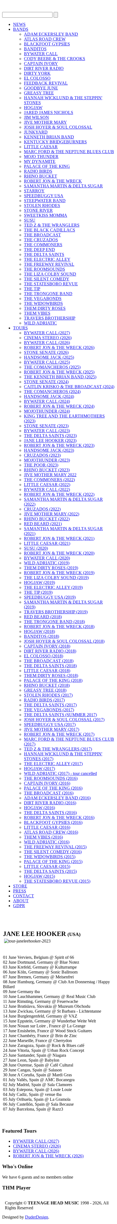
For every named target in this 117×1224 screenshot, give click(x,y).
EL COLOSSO (37, 78)
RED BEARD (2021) (43, 523)
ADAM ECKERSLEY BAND (51, 34)
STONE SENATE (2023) (46, 426)
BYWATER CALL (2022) (47, 489)
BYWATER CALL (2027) (47, 332)
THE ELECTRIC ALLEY (47, 259)
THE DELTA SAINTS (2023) (50, 435)
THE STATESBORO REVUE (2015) (57, 881)
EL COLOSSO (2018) (43, 656)
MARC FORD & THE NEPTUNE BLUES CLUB (69, 151)
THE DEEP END (39, 249)
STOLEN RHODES (42, 205)
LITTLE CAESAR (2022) (47, 484)
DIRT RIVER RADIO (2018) (50, 651)
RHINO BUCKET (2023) (47, 470)
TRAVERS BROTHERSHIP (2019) (56, 612)
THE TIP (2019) (38, 592)
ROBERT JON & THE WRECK (53, 181)
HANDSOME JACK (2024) (49, 396)
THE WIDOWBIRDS (43, 303)
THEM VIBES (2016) (43, 837)
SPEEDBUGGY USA (43, 195)
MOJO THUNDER (41, 156)
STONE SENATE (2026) (46, 352)
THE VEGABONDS (42, 298)
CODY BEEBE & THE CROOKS (54, 58)
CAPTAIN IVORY (41, 63)
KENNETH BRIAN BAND (49, 137)
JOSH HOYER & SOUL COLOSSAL (58, 127)
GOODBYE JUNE (41, 88)
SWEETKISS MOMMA (45, 215)
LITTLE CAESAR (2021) (47, 543)
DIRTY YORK (37, 73)
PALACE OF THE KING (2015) (53, 861)
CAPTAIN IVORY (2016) (47, 783)
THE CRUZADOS (41, 239)
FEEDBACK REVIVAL (46, 83)
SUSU (29, 220)
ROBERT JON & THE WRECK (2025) (59, 372)
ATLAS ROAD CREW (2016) (51, 832)
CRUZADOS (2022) (42, 509)
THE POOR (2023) (41, 465)
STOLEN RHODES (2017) (48, 695)
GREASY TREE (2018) (45, 690)
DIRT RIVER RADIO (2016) (50, 802)
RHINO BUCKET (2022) (47, 519)
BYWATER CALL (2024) (47, 401)
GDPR (19, 905)
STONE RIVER (38, 210)
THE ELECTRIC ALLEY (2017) (53, 763)
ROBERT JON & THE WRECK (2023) (59, 445)
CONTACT (23, 896)
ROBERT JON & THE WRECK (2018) (59, 626)
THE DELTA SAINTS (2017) (50, 705)
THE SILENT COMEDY (46, 279)
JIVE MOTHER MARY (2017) (51, 729)
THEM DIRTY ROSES (45, 308)
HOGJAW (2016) (39, 807)
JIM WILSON (36, 117)
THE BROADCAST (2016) (48, 793)
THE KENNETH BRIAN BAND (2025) (60, 377)
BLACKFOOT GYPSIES (47, 44)
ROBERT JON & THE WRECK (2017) (59, 734)
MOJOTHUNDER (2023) (47, 460)
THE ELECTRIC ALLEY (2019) (53, 587)
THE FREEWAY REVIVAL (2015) (55, 847)
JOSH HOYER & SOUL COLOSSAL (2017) (64, 719)
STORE (20, 886)
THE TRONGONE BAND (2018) (54, 621)
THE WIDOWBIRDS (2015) (49, 856)
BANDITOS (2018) (41, 636)
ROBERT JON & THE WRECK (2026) (59, 347)
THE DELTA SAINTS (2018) (50, 665)
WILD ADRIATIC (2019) (46, 563)
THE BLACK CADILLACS (49, 230)
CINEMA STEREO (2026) (48, 337)
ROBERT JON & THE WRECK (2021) (59, 538)
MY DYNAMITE (40, 161)
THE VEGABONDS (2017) (49, 709)
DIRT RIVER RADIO (44, 68)
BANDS (20, 29)
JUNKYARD (36, 132)
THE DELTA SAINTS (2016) (50, 812)
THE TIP (32, 288)
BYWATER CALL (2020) (47, 558)
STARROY (34, 190)
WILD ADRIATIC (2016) (46, 842)
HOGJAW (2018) (39, 631)
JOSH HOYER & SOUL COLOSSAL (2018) (64, 641)
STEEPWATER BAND (45, 200)
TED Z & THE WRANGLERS (51, 225)
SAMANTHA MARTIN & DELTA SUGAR (63, 186)
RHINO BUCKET (40, 176)
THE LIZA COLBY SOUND (50, 274)
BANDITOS (35, 49)
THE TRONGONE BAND (48, 293)
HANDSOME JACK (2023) (49, 450)
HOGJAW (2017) (39, 768)
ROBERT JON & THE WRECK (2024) (59, 406)
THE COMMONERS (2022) (49, 479)
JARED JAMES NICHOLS (48, 112)
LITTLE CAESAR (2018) (47, 670)
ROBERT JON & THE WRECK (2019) (59, 572)
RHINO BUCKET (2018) (47, 685)
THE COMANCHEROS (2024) (52, 391)
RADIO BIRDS (38, 171)
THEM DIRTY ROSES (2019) (51, 567)
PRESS (19, 891)
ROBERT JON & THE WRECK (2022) (59, 494)
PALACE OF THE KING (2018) (53, 680)
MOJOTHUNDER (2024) (47, 411)
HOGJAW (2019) (39, 582)
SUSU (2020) (36, 548)
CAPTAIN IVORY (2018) (47, 646)
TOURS (20, 328)
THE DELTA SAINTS (44, 254)
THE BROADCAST (42, 235)
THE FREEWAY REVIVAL (49, 264)
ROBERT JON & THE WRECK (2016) (59, 817)
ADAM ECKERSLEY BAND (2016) (57, 798)
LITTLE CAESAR (41, 146)
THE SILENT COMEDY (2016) (53, 851)
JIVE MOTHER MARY (45, 122)
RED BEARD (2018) (43, 616)
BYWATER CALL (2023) (47, 430)
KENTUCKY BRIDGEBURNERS (55, 142)
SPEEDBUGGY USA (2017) (50, 724)
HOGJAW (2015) (39, 876)
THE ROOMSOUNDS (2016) (51, 778)
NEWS (19, 24)
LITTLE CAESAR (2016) (47, 827)
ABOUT (21, 900)
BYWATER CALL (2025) (47, 362)
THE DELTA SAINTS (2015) (50, 871)
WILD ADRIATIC (40, 323)
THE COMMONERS (43, 244)
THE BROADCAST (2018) (48, 661)
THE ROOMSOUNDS (44, 269)
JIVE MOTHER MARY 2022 (50, 474)
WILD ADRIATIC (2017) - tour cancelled (60, 773)
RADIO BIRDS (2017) (44, 700)
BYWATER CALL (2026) (47, 342)
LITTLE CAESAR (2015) (47, 866)
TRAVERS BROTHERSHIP (49, 318)
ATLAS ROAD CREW (45, 39)
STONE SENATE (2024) (46, 381)
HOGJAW (33, 107)
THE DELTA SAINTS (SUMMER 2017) (60, 714)
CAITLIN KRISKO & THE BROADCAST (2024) (69, 386)
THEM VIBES (37, 313)
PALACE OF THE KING (47, 166)
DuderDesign (36, 1217)
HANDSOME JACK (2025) (49, 357)
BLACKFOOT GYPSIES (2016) (53, 822)
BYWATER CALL (41, 53)
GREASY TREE (39, 93)
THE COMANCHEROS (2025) (52, 367)
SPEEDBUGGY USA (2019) (50, 597)
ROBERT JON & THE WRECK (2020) (59, 553)
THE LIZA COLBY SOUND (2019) (56, 577)
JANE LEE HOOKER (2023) (50, 440)
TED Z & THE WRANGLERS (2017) (58, 749)
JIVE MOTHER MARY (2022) (51, 514)
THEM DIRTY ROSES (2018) (51, 675)
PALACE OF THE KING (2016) (53, 788)
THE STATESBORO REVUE (51, 284)
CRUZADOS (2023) (42, 455)
